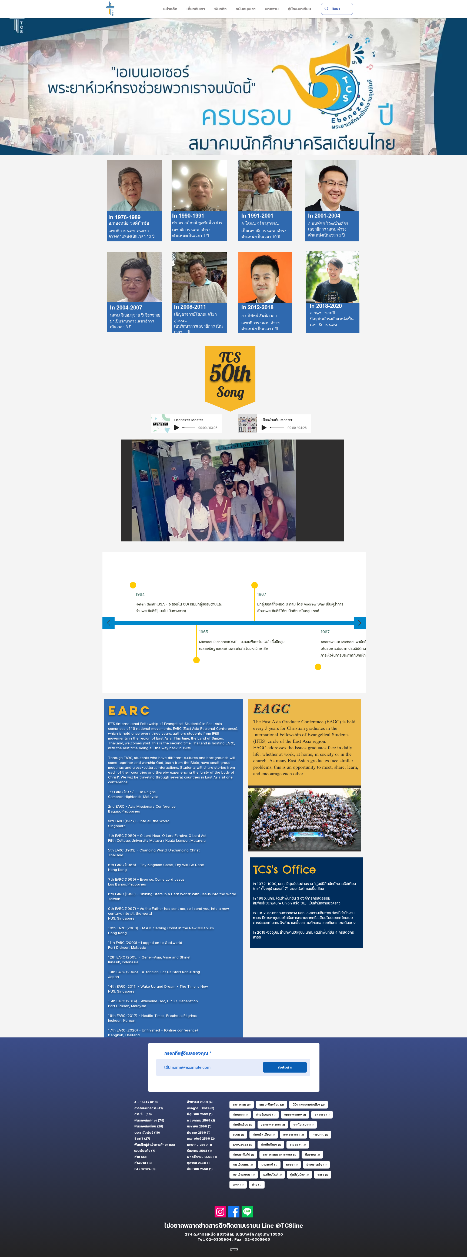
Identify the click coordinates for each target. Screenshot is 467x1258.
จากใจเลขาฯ (305, 1124)
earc (324, 1174)
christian (243, 1104)
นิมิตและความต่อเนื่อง (310, 1104)
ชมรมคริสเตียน (273, 1104)
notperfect (295, 1134)
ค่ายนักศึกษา (272, 1144)
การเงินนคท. (244, 1164)
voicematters (274, 1124)
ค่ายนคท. (321, 1134)
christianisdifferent (281, 1154)
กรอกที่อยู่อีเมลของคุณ (186, 1053)
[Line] (247, 1211)
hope (293, 1164)
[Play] (176, 427)
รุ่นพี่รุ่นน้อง (301, 1174)
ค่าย (258, 1184)
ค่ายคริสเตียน (265, 1134)
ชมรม (240, 1134)
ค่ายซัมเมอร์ (267, 1114)
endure (324, 1114)
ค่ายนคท (242, 1114)
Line (269, 1226)
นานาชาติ (271, 1164)
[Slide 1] (233, 141)
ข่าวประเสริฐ (318, 1164)
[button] (195, 9)
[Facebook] (233, 1211)
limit (240, 1184)
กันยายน (314, 1154)
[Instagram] (220, 1211)
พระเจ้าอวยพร (245, 1174)
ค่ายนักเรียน (244, 1124)
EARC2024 (244, 1144)
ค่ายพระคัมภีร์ (245, 1154)
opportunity (296, 1114)
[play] (331, 537)
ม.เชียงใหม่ (274, 1174)
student (299, 1144)
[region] (200, 297)
